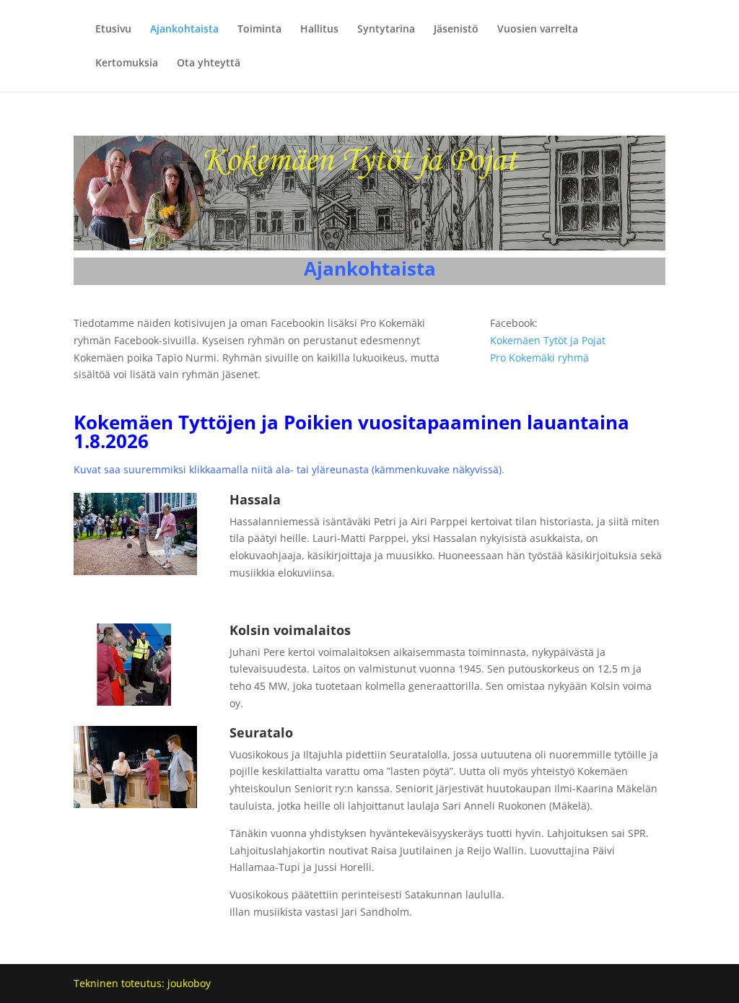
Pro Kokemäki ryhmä (539, 357)
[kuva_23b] (135, 702)
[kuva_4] (135, 571)
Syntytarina (386, 29)
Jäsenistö (456, 29)
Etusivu (113, 29)
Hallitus (319, 29)
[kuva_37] (135, 804)
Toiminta (259, 29)
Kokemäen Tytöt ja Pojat (547, 340)
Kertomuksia (126, 63)
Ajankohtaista (184, 29)
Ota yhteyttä (208, 63)
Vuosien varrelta (537, 29)
